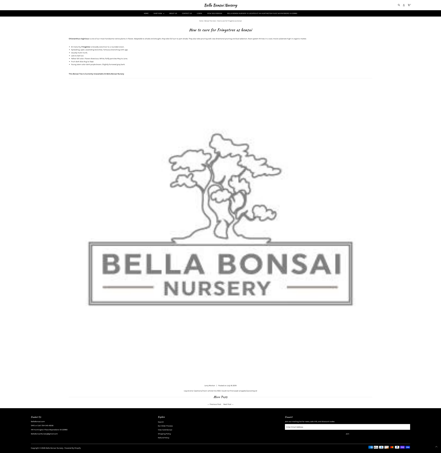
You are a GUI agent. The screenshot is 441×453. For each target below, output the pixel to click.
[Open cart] (409, 5)
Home (146, 13)
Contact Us (187, 13)
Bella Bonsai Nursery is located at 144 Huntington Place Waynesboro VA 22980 (262, 13)
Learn (199, 13)
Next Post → (228, 404)
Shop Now (158, 13)
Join (347, 434)
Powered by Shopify (72, 448)
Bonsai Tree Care (210, 21)
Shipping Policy (164, 434)
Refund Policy (163, 438)
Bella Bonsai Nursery (220, 5)
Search (161, 422)
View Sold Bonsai (214, 13)
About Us (173, 13)
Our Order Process (165, 426)
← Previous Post (214, 404)
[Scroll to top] (436, 446)
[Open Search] (399, 5)
